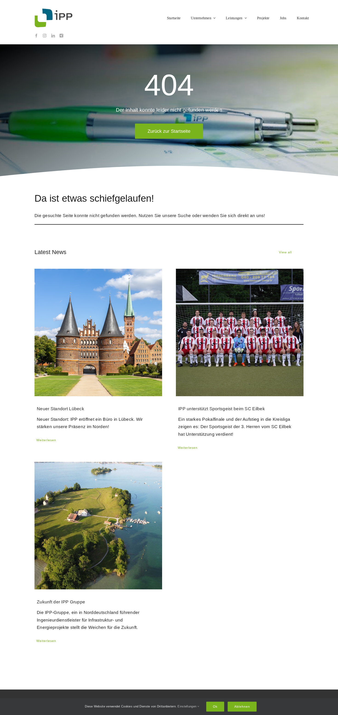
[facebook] (36, 35)
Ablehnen (242, 706)
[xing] (61, 35)
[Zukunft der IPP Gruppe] (98, 525)
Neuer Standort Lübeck (60, 408)
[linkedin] (53, 35)
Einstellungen (187, 706)
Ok (215, 706)
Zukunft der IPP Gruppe (61, 601)
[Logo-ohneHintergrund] (53, 10)
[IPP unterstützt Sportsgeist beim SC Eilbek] (240, 332)
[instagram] (44, 35)
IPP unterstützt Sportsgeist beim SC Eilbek (221, 408)
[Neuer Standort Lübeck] (98, 332)
